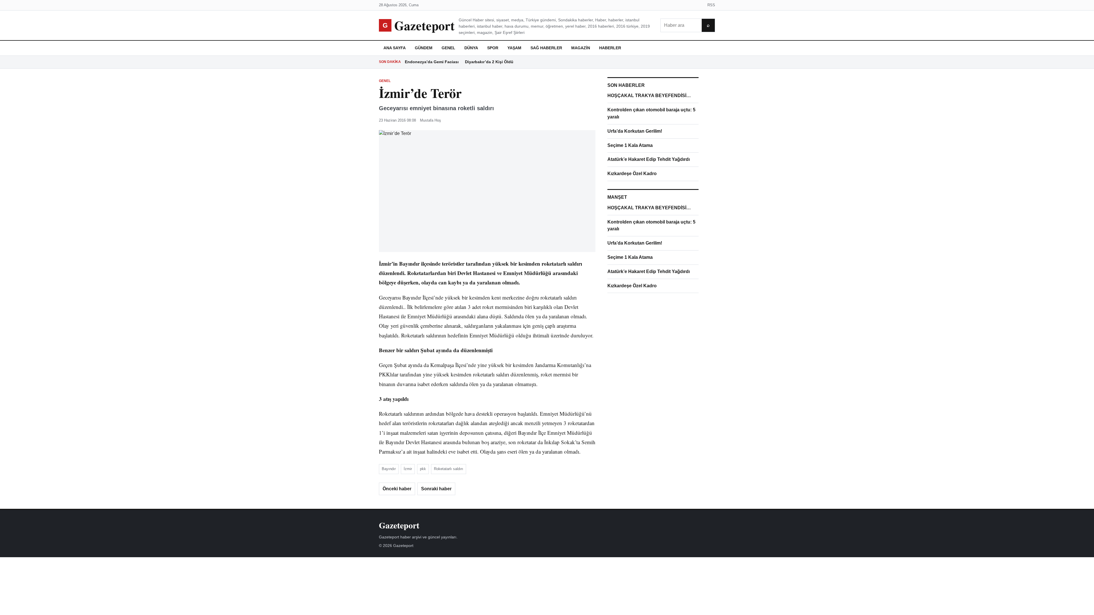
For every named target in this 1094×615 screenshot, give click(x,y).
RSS (711, 5)
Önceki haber (397, 488)
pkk (423, 469)
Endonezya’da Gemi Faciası (432, 62)
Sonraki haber (436, 488)
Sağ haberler (546, 48)
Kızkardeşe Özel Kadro (632, 173)
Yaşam (514, 48)
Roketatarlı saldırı (448, 469)
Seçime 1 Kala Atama (630, 145)
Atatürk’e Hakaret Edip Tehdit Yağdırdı (648, 159)
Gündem (423, 48)
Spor (492, 48)
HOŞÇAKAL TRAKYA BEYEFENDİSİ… (649, 95)
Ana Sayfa (394, 48)
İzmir (408, 469)
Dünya (471, 48)
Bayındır (389, 469)
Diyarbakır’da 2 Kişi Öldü (489, 62)
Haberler (610, 48)
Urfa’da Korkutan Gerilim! (634, 131)
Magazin (580, 48)
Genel (448, 48)
